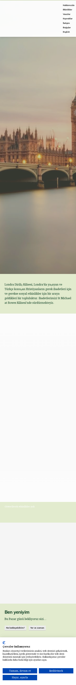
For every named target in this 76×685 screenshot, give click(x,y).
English (66, 32)
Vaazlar (66, 14)
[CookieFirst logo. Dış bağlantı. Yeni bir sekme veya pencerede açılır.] (4, 642)
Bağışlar (67, 27)
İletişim (66, 23)
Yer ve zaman (37, 627)
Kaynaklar (67, 18)
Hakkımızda (68, 5)
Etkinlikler (67, 9)
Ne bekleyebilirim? (15, 627)
